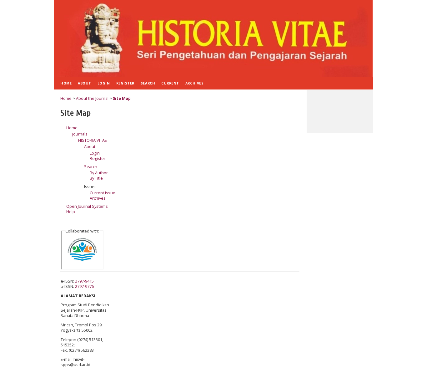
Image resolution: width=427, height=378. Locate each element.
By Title (96, 178)
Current (170, 83)
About (84, 83)
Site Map (122, 98)
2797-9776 (84, 286)
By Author (99, 173)
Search (148, 83)
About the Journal (92, 98)
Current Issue (102, 193)
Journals (80, 134)
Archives (194, 83)
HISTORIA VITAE (92, 140)
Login (104, 83)
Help (70, 211)
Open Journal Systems (87, 206)
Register (125, 83)
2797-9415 (84, 281)
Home (66, 83)
